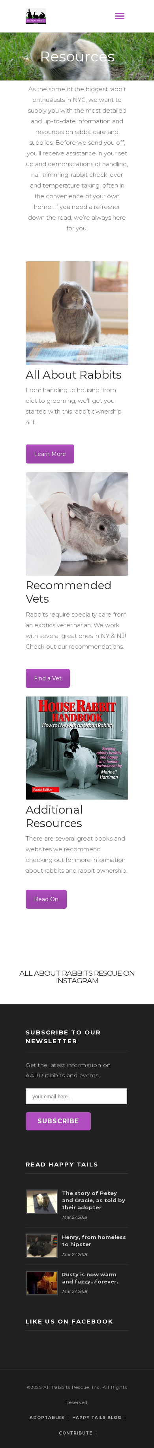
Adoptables (47, 1417)
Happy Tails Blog (96, 1417)
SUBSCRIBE (58, 1121)
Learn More (50, 454)
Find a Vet (48, 678)
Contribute (75, 1433)
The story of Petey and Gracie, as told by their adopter (93, 1200)
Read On (46, 899)
